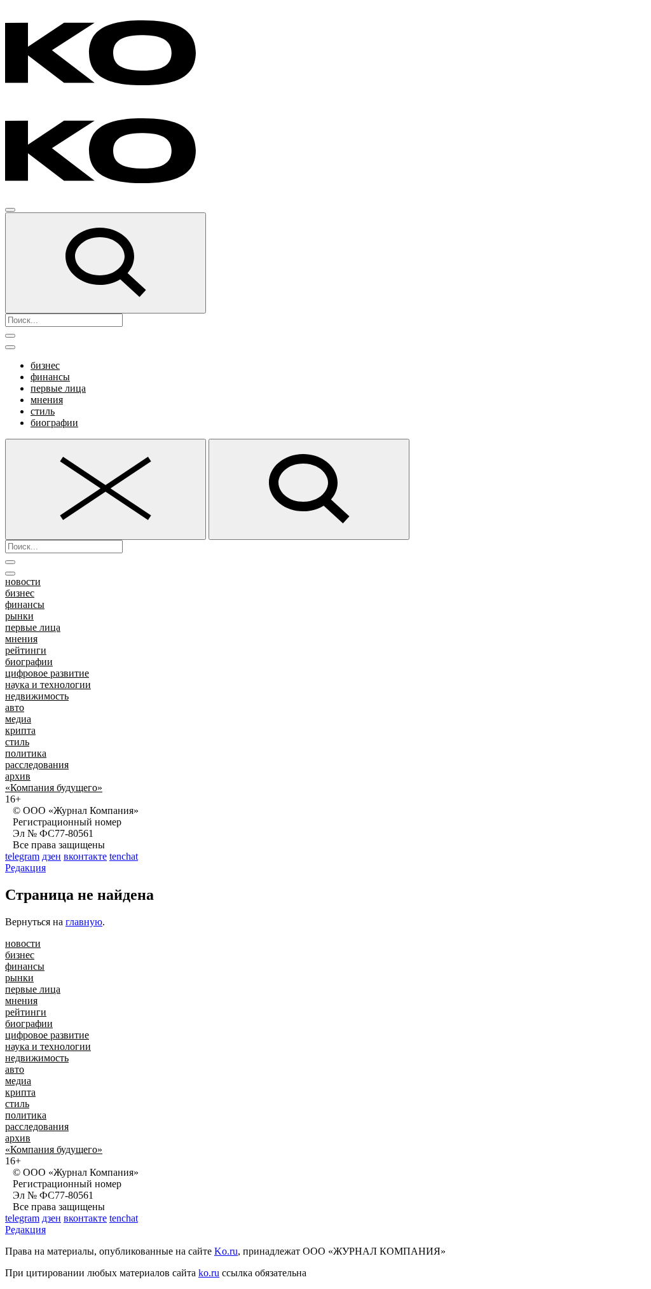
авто (14, 707)
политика (25, 753)
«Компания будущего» (53, 787)
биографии (54, 422)
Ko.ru (226, 1251)
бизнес (45, 365)
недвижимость (37, 696)
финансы (50, 376)
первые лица (58, 388)
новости (23, 581)
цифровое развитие (47, 673)
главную (83, 921)
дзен (51, 856)
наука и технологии (48, 684)
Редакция (25, 867)
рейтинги (25, 650)
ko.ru (208, 1272)
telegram (22, 856)
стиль (43, 411)
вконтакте (85, 856)
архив (18, 776)
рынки (19, 615)
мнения (47, 399)
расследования (37, 764)
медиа (18, 718)
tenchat (123, 856)
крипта (20, 730)
